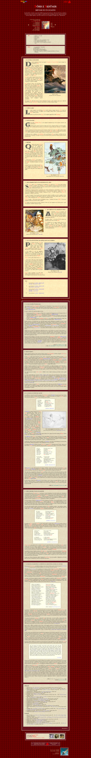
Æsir (29, 430)
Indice (52, 23)
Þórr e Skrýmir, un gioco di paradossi (41, 50)
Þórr (57, 62)
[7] (52, 408)
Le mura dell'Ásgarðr (36, 23)
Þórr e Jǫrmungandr (36, 29)
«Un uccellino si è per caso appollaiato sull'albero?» (43, 42)
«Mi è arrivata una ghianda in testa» (40, 41)
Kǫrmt (29, 429)
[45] (41, 286)
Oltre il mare (37, 36)
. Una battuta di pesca (58, 485)
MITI (24, 2)
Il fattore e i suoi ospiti (38, 35)
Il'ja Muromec (56, 568)
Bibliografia (36, 52)
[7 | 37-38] (36, 284)
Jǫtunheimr (58, 114)
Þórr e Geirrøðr (37, 28)
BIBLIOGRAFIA (64, 728)
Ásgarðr (47, 401)
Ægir (30, 477)
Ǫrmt (26, 429)
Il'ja (40, 573)
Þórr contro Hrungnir (36, 30)
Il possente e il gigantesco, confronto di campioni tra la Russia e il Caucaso (47, 51)
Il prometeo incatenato (61, 679)
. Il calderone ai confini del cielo (57, 345)
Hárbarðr (41, 134)
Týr (62, 396)
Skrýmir (36, 38)
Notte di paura (37, 37)
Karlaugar (34, 429)
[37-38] (52, 464)
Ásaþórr (27, 161)
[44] (41, 283)
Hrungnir (41, 358)
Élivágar (37, 416)
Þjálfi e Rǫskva (37, 48)
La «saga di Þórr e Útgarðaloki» (40, 47)
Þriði (34, 308)
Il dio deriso (60, 344)
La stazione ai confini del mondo (40, 49)
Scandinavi (66, 2)
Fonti (35, 43)
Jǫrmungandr (63, 323)
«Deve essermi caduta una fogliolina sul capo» (42, 39)
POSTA (64, 751)
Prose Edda (36, 283)
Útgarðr (38, 255)
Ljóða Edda (30, 284)
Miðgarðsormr (59, 337)
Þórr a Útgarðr (37, 27)
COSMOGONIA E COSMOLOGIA (35, 19)
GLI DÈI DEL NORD (36, 20)
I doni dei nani (37, 22)
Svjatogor (63, 568)
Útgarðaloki (40, 268)
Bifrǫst (31, 431)
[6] (37, 287)
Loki (37, 63)
